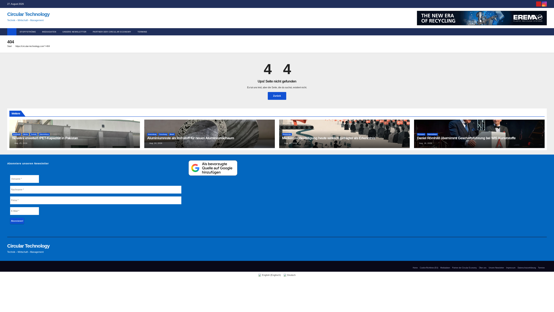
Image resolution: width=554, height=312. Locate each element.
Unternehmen (44, 134)
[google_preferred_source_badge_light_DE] (213, 168)
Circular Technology (28, 14)
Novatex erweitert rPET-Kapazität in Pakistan (45, 138)
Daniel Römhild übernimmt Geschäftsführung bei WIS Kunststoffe (466, 138)
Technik (34, 134)
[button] (546, 31)
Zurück (277, 96)
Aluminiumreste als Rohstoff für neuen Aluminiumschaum (190, 138)
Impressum (510, 268)
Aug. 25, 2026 (21, 143)
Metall (172, 134)
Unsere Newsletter (74, 32)
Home (415, 268)
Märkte (25, 134)
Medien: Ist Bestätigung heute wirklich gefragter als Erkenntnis (328, 138)
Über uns (482, 268)
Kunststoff (16, 134)
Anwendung (152, 134)
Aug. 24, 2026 (155, 143)
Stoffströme (28, 32)
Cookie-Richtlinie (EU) (429, 268)
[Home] (11, 31)
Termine (142, 32)
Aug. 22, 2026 (290, 143)
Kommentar (287, 134)
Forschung (163, 134)
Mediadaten (49, 32)
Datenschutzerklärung (527, 268)
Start (9, 46)
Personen (421, 134)
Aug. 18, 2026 (425, 143)
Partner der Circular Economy (112, 32)
